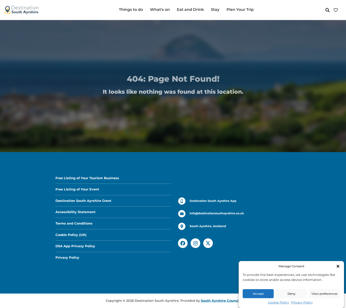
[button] (338, 266)
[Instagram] (195, 243)
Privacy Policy (302, 302)
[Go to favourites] (337, 10)
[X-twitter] (208, 243)
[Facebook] (183, 243)
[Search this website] (328, 10)
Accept (258, 294)
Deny (291, 294)
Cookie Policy (278, 302)
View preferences (324, 294)
